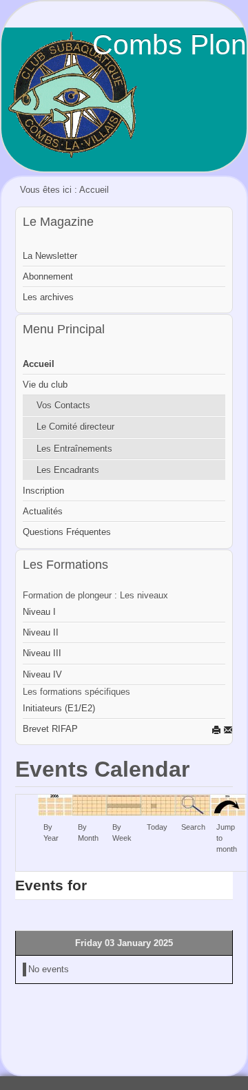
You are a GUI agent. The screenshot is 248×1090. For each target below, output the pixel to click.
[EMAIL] (228, 729)
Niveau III (42, 653)
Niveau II (41, 632)
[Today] (158, 804)
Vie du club (45, 384)
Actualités (43, 511)
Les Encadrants (68, 470)
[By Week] (124, 804)
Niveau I (39, 612)
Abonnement (48, 276)
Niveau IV (42, 674)
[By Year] (55, 804)
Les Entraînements (74, 448)
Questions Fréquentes (67, 532)
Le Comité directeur (75, 426)
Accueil (38, 364)
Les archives (48, 297)
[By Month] (89, 804)
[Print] (216, 729)
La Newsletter (50, 256)
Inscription (43, 490)
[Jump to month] (228, 804)
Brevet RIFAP (50, 729)
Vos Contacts (63, 405)
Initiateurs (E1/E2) (59, 708)
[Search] (193, 804)
